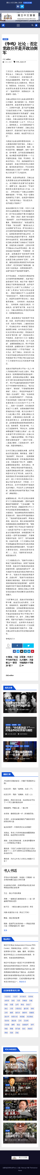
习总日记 (8, 996)
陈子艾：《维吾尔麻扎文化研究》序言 (18, 907)
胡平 (32, 1024)
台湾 (16, 1004)
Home (20, 1170)
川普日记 (18, 1008)
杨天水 (17, 1012)
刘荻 (6, 1004)
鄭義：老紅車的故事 (11, 918)
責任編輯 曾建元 (24, 709)
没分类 (7, 1062)
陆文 (23, 1028)
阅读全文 (22, 982)
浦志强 (14, 1020)
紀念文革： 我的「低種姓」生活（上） (19, 794)
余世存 (7, 1000)
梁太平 (7, 1016)
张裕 (32, 1008)
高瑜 (16, 1033)
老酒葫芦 (25, 1024)
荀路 (6, 1028)
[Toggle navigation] (18, 25)
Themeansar (33, 1168)
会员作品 (8, 724)
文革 (6, 1012)
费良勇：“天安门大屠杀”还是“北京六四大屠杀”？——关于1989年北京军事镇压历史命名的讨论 (20, 851)
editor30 (24, 1071)
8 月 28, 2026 (11, 1094)
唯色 (22, 1004)
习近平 (15, 996)
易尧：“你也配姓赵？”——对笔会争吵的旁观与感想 (19, 729)
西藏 (11, 1028)
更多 (5, 930)
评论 (13, 700)
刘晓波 (24, 1000)
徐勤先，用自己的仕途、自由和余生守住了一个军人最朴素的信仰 (20, 1136)
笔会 (18, 1024)
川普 (11, 1008)
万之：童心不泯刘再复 (12, 893)
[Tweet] (28, 645)
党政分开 (23, 62)
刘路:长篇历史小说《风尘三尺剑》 (17, 912)
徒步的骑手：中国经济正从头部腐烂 (17, 827)
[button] (32, 25)
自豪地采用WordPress (10, 1168)
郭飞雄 (17, 1028)
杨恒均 (24, 1012)
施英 (11, 1012)
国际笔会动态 (9, 746)
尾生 (6, 1008)
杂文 (19, 724)
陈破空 (30, 1028)
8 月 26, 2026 (11, 1140)
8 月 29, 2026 (11, 1071)
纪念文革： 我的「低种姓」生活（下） (19, 789)
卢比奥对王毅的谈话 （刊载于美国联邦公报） (19, 1066)
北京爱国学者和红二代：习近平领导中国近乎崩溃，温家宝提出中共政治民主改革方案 (18, 706)
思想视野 (5, 39)
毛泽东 (7, 1020)
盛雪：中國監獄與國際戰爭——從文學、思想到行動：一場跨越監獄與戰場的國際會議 (18, 755)
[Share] (17, 645)
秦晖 (13, 1024)
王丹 (19, 1020)
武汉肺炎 (30, 1016)
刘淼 (30, 1000)
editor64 (23, 734)
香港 (6, 1033)
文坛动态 (26, 746)
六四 (18, 1000)
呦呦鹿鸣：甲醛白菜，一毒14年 (16, 808)
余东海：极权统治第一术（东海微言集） (19, 813)
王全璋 (26, 1020)
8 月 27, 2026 (11, 1117)
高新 (11, 1033)
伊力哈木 (23, 996)
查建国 (31, 1012)
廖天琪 (26, 1008)
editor (8, 59)
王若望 (7, 1024)
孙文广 (28, 1004)
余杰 (13, 1000)
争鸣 (17, 62)
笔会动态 (8, 749)
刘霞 (11, 1004)
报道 (21, 746)
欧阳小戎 (14, 1016)
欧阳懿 (22, 1016)
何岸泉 (30, 996)
